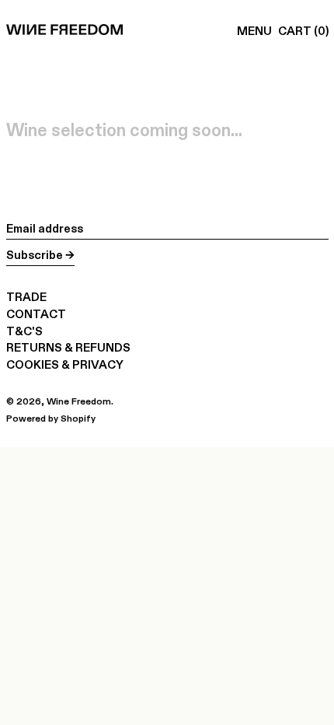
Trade (26, 296)
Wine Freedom (79, 401)
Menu (254, 30)
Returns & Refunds (68, 347)
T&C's (24, 331)
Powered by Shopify (51, 418)
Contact (36, 313)
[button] (303, 31)
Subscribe (34, 254)
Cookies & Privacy (65, 364)
